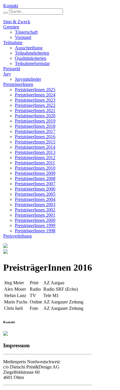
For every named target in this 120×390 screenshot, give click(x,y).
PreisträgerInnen (18, 84)
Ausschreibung (29, 47)
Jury (7, 73)
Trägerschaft (26, 32)
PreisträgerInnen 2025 (35, 89)
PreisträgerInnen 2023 (35, 100)
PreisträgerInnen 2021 (35, 110)
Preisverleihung (17, 235)
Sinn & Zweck (16, 21)
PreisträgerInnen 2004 (35, 199)
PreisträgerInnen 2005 (35, 194)
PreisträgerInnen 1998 (35, 230)
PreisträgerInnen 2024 (35, 94)
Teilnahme (12, 42)
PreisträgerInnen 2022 (35, 105)
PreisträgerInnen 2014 (35, 147)
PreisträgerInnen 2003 (35, 204)
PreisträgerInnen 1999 (35, 225)
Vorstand (23, 37)
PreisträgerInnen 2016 (35, 136)
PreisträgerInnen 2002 (35, 209)
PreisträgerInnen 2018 (35, 126)
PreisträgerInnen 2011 (35, 162)
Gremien (11, 26)
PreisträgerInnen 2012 (35, 157)
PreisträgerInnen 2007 (35, 183)
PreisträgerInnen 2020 (35, 115)
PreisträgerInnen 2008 (35, 178)
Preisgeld (11, 68)
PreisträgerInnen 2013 (35, 152)
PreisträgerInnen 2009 (35, 173)
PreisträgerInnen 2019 (35, 120)
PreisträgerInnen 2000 (35, 220)
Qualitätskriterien (30, 58)
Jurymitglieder (28, 79)
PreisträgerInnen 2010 (35, 168)
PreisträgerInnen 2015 (35, 141)
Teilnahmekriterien (32, 53)
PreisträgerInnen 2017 (35, 131)
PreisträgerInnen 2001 (35, 215)
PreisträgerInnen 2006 (35, 188)
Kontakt (10, 5)
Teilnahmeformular (32, 63)
